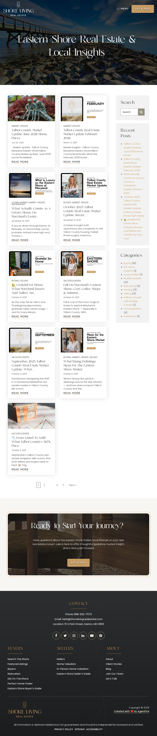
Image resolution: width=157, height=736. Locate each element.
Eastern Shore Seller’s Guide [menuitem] (73, 674)
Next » (73, 485)
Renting (128, 289)
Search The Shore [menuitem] (18, 659)
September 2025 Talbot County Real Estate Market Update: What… (30, 365)
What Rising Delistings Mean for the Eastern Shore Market (79, 365)
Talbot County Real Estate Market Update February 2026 (81, 134)
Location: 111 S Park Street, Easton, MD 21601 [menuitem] (78, 624)
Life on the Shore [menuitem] (18, 678)
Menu (124, 9)
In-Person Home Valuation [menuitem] (72, 669)
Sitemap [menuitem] (80, 729)
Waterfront (18, 204)
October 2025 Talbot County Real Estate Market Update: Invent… (82, 211)
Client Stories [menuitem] (114, 664)
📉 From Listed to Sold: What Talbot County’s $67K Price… (31, 442)
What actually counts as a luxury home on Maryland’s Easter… (31, 212)
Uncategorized (72, 280)
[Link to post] (31, 108)
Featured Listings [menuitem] (18, 664)
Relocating (130, 286)
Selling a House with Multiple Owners (132, 301)
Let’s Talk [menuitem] (111, 678)
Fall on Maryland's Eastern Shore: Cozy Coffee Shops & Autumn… (82, 289)
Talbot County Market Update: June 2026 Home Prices (29, 134)
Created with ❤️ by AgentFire (131, 711)
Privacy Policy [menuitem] (63, 729)
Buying (67, 202)
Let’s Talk (78, 563)
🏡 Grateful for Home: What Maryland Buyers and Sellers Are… (28, 289)
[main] (78, 295)
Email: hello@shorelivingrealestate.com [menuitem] (79, 619)
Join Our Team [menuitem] (114, 674)
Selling (24, 280)
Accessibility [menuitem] (94, 729)
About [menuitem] (109, 659)
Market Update (20, 125)
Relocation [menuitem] (14, 674)
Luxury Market (20, 202)
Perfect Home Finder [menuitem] (20, 683)
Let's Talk (142, 9)
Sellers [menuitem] (61, 659)
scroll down (78, 79)
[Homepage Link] (18, 9)
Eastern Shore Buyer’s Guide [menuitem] (24, 688)
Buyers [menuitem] (12, 669)
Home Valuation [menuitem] (66, 664)
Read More (20, 162)
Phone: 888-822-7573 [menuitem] (78, 614)
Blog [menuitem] (108, 669)
